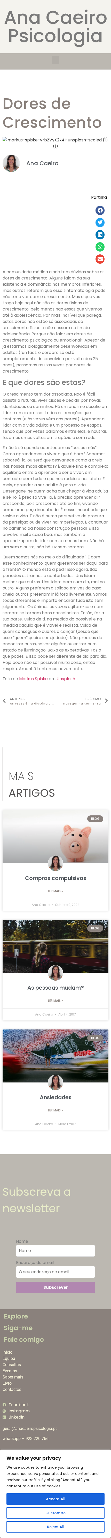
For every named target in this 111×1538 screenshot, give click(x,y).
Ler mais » (55, 891)
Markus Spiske (33, 679)
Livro (7, 1383)
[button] (55, 60)
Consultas (12, 1364)
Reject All (55, 1526)
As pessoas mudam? (55, 987)
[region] (55, 1494)
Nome (22, 1241)
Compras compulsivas (55, 878)
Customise (55, 1513)
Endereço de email (35, 1263)
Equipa (9, 1358)
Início (7, 1352)
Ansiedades (56, 1097)
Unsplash (66, 679)
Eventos (10, 1370)
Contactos (12, 1389)
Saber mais (13, 1377)
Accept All (55, 1499)
